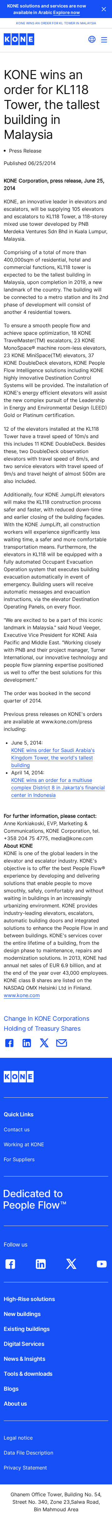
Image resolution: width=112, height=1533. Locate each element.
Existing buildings (27, 1329)
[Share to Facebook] (9, 1041)
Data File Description (28, 1453)
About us (15, 1403)
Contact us (17, 1129)
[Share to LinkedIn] (26, 1041)
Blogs (11, 1388)
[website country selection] (91, 39)
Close (104, 9)
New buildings (22, 1314)
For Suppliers (19, 1159)
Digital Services (24, 1344)
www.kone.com (22, 995)
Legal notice (18, 1438)
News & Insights (24, 1359)
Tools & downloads (28, 1373)
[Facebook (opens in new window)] (10, 1262)
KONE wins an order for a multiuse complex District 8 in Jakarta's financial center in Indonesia (58, 787)
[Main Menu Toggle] (104, 39)
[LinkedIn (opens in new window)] (40, 1262)
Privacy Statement (25, 1467)
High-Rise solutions (29, 1299)
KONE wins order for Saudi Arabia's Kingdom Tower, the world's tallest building (53, 757)
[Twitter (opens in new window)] (71, 1262)
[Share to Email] (61, 1041)
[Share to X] (44, 1041)
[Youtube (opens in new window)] (101, 1262)
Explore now (66, 12)
